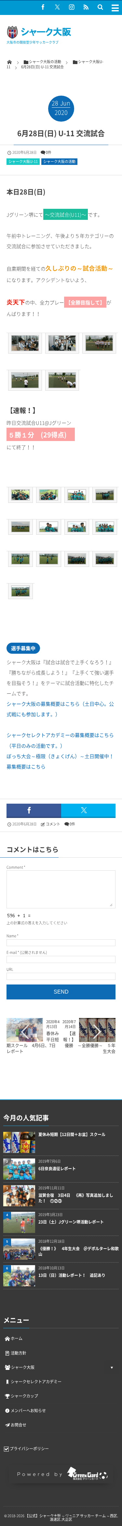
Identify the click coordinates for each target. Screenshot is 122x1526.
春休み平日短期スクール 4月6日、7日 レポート (33, 1042)
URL (10, 969)
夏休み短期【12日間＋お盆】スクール (71, 1134)
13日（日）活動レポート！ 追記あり (71, 1275)
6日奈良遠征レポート (57, 1168)
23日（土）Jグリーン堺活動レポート (71, 1222)
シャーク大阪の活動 (59, 161)
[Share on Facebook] (42, 6)
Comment (15, 867)
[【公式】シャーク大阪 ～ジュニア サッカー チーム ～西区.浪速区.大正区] (39, 37)
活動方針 (18, 1353)
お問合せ (18, 1425)
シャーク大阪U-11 (23, 161)
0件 (48, 152)
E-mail (12, 952)
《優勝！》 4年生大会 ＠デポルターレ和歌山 (78, 1251)
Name (11, 936)
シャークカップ (24, 1396)
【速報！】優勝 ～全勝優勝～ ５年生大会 (91, 1042)
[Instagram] (71, 6)
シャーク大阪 (22, 1367)
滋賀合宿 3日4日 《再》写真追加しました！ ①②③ (75, 1198)
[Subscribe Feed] (85, 6)
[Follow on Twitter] (57, 6)
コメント (53, 824)
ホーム (16, 1338)
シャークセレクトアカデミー (36, 1382)
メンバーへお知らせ (28, 1410)
